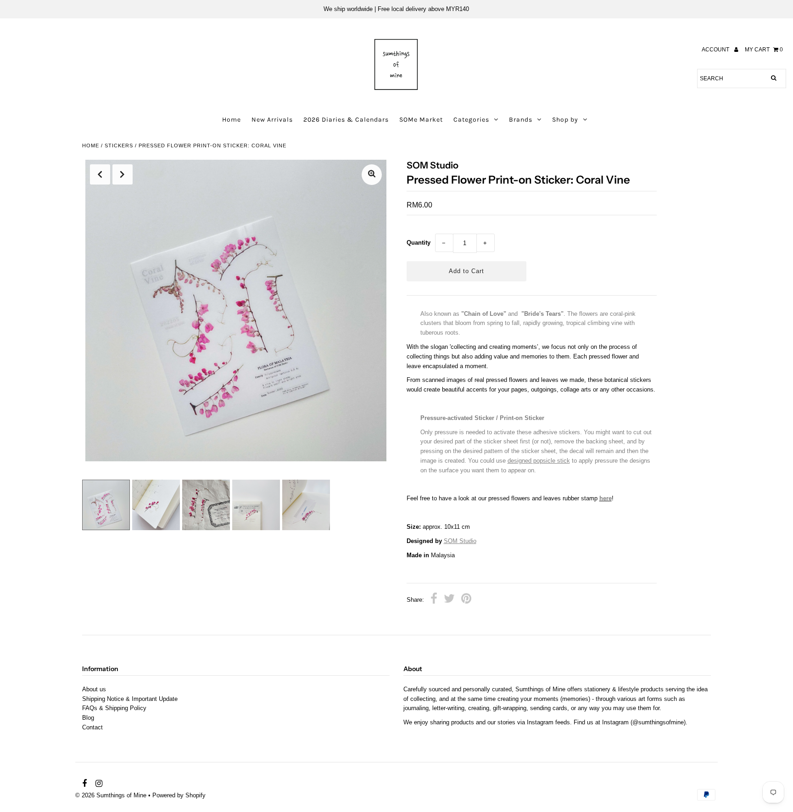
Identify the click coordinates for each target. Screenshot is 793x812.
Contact (92, 727)
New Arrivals (272, 119)
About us (94, 689)
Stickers (119, 145)
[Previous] (100, 174)
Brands (520, 119)
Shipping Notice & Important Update (130, 698)
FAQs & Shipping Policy (114, 708)
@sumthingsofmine (658, 722)
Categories (471, 119)
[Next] (122, 174)
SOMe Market (421, 119)
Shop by (565, 119)
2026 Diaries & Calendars (346, 119)
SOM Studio (460, 541)
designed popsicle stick (539, 460)
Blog (88, 717)
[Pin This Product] (466, 600)
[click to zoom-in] (372, 174)
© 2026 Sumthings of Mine (110, 795)
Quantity (418, 242)
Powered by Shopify (179, 795)
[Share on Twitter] (449, 600)
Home (231, 119)
